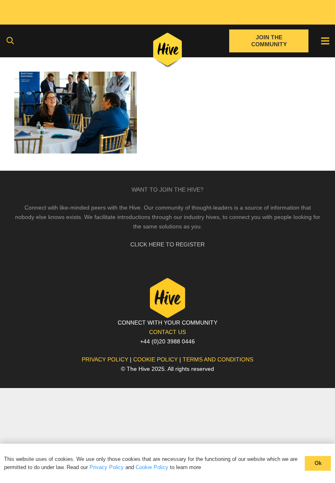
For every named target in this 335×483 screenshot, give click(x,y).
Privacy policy (105, 359)
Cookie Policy (152, 467)
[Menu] (325, 41)
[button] (10, 41)
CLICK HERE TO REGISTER (167, 244)
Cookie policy (155, 359)
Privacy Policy (106, 467)
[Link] (168, 51)
